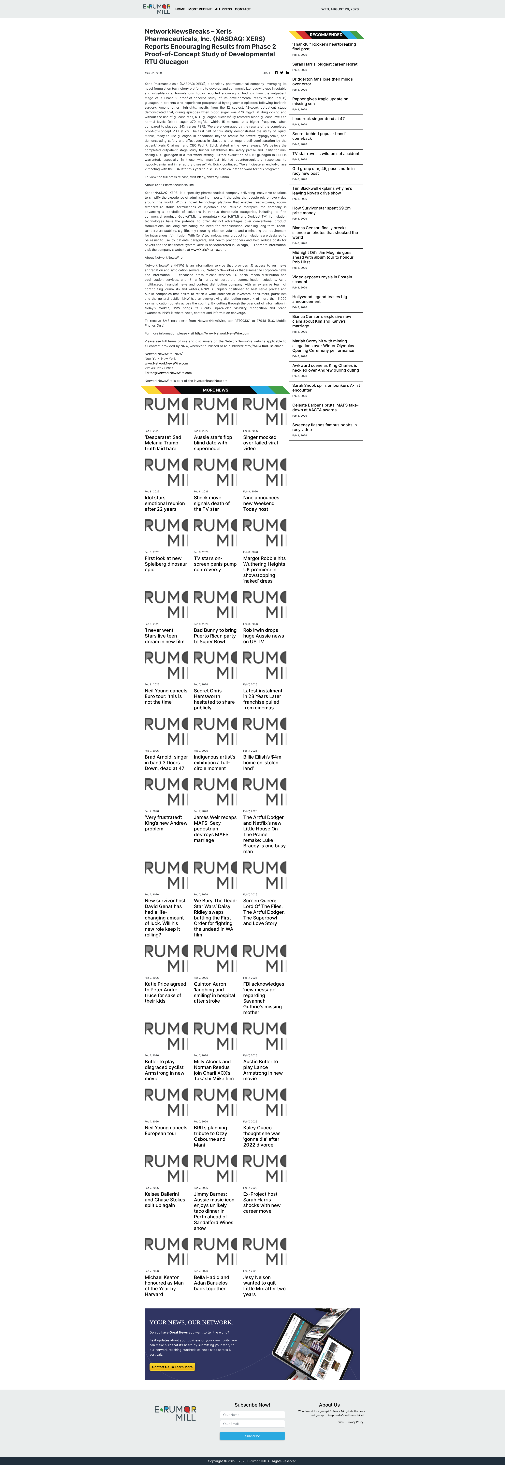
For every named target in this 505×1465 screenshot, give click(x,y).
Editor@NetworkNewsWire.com (168, 373)
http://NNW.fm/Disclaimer (264, 346)
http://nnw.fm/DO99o (213, 177)
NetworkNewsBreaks (222, 270)
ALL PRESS (223, 9)
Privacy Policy (355, 1422)
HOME (180, 9)
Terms (340, 1422)
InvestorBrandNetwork (210, 381)
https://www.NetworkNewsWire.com (222, 333)
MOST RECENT (200, 9)
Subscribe (252, 1436)
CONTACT (243, 9)
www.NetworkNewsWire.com (166, 363)
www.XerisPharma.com (208, 250)
